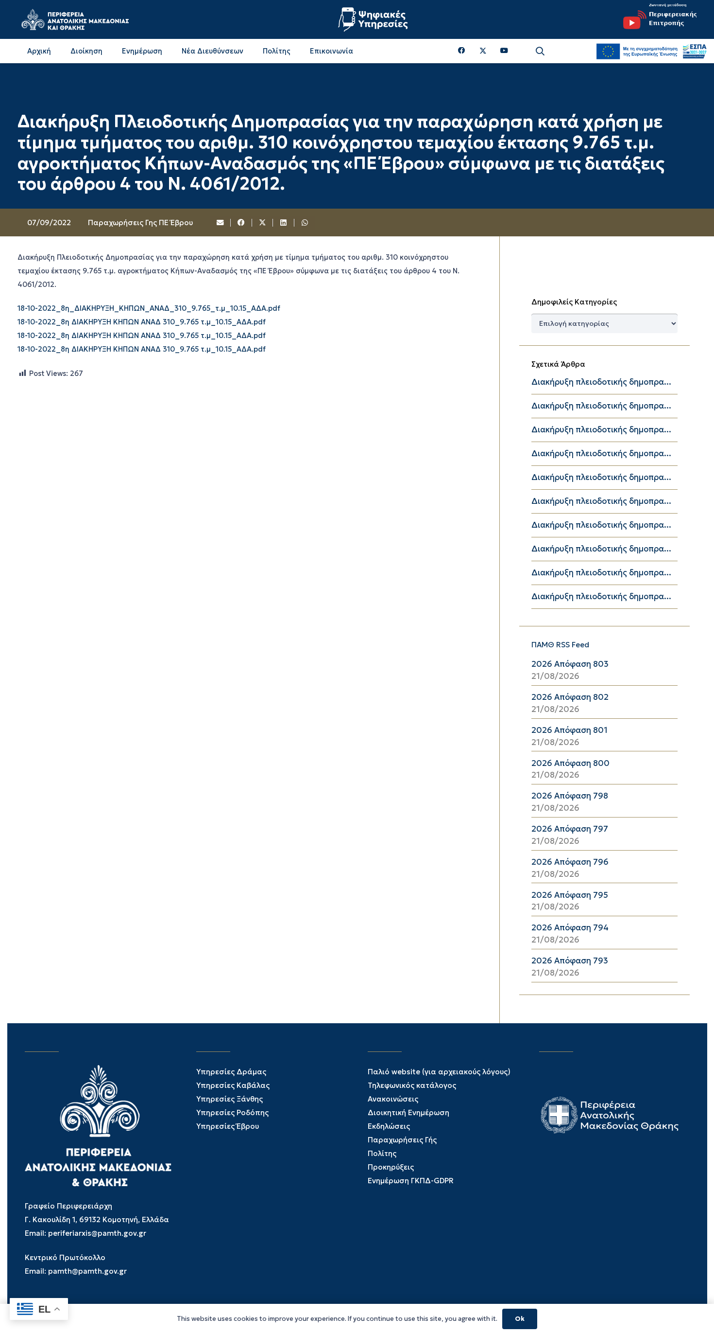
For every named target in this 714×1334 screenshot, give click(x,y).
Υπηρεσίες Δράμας (231, 1071)
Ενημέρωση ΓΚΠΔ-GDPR (411, 1180)
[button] (540, 51)
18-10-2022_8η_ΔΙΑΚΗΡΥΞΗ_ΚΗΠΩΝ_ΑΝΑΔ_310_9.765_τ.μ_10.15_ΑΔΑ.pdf (148, 308)
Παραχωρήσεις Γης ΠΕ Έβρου (140, 222)
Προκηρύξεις (391, 1167)
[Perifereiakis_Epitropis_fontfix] (656, 19)
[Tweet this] (262, 223)
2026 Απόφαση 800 (570, 763)
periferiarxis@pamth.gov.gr (97, 1233)
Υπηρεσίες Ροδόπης (232, 1112)
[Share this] (241, 223)
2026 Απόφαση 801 (569, 730)
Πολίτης (382, 1153)
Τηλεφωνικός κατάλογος (412, 1085)
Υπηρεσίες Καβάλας (233, 1085)
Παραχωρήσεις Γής (402, 1139)
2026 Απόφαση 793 (569, 961)
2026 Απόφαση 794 (570, 928)
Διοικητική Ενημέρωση (408, 1112)
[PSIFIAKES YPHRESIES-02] (374, 19)
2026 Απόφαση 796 (570, 862)
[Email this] (220, 223)
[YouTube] (504, 50)
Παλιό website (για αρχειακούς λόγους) (439, 1071)
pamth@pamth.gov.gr (87, 1271)
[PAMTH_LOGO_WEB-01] (74, 19)
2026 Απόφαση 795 (569, 895)
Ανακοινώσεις (393, 1098)
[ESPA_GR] (651, 51)
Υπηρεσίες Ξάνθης (229, 1098)
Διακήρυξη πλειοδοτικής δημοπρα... (601, 382)
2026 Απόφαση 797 (569, 829)
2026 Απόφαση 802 (570, 697)
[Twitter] (483, 51)
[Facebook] (461, 50)
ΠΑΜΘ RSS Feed (560, 644)
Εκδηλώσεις (389, 1126)
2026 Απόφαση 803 (570, 664)
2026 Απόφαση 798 (569, 796)
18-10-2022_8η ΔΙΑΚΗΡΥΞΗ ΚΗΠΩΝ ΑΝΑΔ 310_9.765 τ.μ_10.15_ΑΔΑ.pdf (141, 322)
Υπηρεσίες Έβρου (227, 1126)
